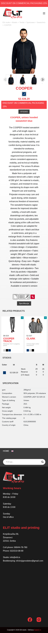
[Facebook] (30, 619)
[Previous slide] (5, 79)
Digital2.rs (37, 630)
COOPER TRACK (8, 340)
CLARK (30, 338)
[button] (11, 79)
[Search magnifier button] (42, 462)
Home (6, 451)
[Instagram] (39, 619)
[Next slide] (43, 79)
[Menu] (44, 13)
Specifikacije (24, 303)
